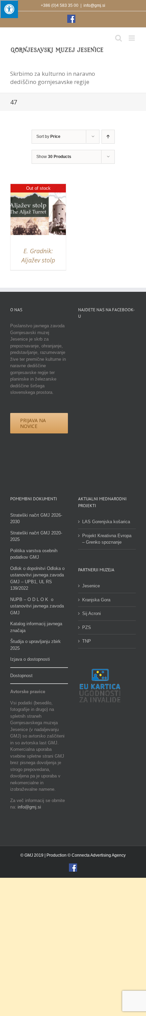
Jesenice (91, 585)
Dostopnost (21, 675)
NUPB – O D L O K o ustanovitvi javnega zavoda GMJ (37, 606)
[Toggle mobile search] (118, 38)
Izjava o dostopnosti (30, 659)
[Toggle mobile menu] (132, 38)
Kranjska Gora (96, 599)
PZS (86, 627)
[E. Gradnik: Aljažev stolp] (38, 187)
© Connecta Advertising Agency (97, 855)
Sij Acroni (91, 613)
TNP (86, 641)
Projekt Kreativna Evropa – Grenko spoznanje (106, 539)
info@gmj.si (94, 5)
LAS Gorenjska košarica (106, 521)
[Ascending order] (108, 137)
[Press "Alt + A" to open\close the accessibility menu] (9, 9)
